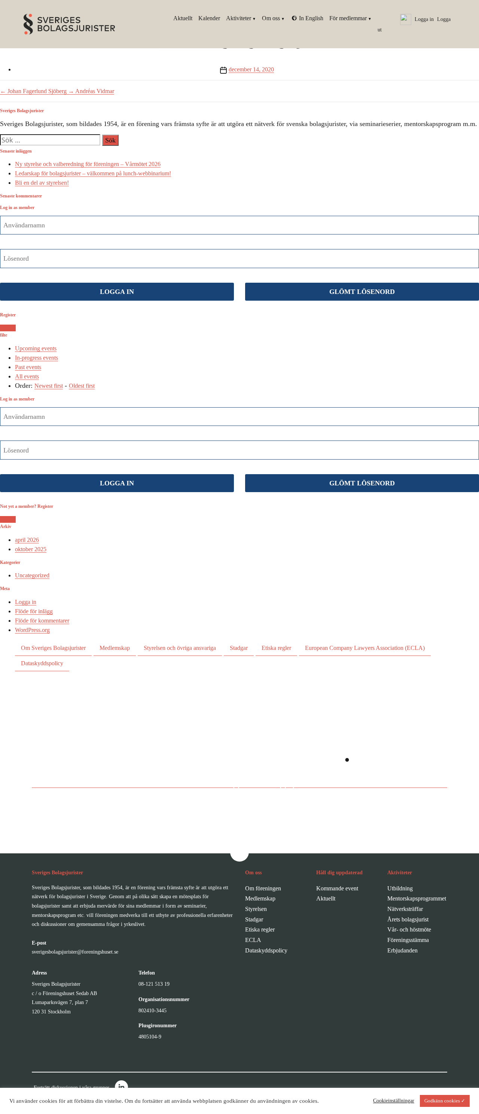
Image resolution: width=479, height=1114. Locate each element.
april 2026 (27, 540)
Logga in (25, 602)
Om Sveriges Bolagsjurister (53, 648)
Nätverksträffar (405, 909)
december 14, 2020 (251, 69)
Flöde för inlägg (34, 611)
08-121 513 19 (154, 984)
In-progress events (36, 358)
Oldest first (82, 386)
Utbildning (400, 888)
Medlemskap (115, 648)
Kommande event (337, 888)
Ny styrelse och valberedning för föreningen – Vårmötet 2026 (88, 164)
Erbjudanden (402, 950)
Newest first (48, 386)
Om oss (271, 18)
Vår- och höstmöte (409, 929)
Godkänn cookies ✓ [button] (444, 1101)
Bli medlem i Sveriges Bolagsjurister (232, 782)
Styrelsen (256, 909)
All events (27, 376)
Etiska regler (276, 648)
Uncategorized (32, 575)
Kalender (209, 18)
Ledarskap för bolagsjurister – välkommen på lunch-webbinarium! (93, 173)
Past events (28, 367)
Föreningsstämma (408, 940)
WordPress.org (32, 630)
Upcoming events (36, 348)
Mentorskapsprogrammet (416, 898)
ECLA (253, 940)
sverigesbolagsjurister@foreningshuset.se (75, 952)
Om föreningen (263, 888)
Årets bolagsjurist (407, 919)
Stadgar (239, 648)
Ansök (8, 328)
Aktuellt (182, 18)
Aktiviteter (238, 18)
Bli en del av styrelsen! (42, 182)
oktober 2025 (30, 549)
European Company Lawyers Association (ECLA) (365, 648)
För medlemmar (348, 18)
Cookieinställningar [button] (393, 1101)
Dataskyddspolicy (42, 663)
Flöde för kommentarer (42, 620)
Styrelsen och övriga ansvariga (180, 648)
